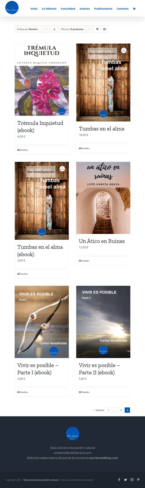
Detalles (24, 149)
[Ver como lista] (104, 29)
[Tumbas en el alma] (103, 82)
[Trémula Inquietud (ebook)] (42, 80)
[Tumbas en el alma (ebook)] (42, 201)
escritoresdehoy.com (104, 458)
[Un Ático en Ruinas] (103, 198)
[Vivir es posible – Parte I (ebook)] (42, 322)
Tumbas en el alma (101, 128)
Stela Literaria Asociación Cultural (41, 479)
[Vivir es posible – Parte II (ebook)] (103, 322)
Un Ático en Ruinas (102, 241)
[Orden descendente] (54, 29)
